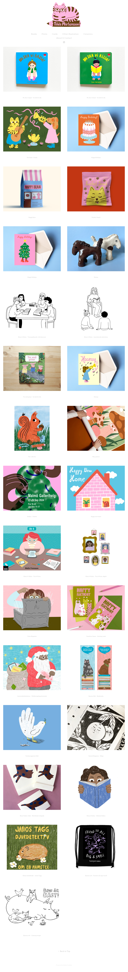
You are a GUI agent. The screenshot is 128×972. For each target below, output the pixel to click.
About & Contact (64, 38)
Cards (55, 34)
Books (34, 34)
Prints (44, 34)
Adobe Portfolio (67, 965)
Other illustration (70, 34)
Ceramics (87, 34)
